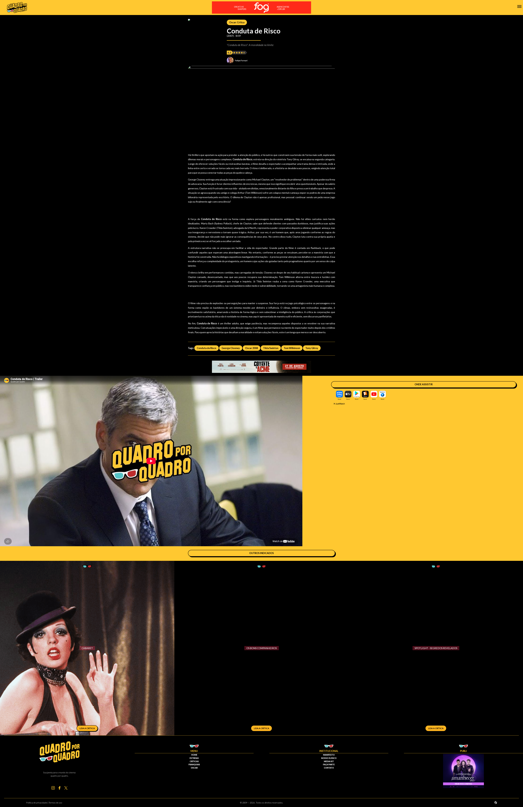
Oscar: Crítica (236, 22)
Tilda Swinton (270, 348)
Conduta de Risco (206, 348)
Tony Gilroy (311, 348)
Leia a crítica (87, 728)
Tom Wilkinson (292, 348)
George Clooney (231, 348)
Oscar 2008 (251, 348)
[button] (519, 6)
